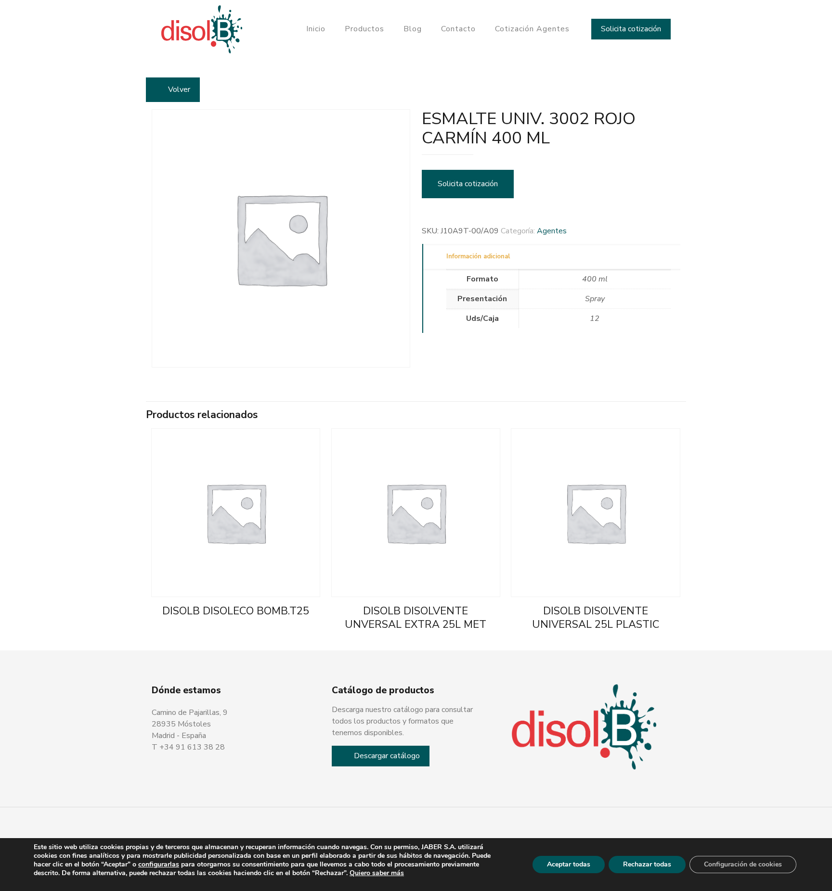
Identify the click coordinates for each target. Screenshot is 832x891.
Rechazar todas (647, 864)
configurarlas (158, 864)
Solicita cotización (631, 29)
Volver (179, 89)
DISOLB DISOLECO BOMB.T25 (235, 611)
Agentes (552, 231)
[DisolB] (202, 29)
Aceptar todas (568, 864)
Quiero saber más (377, 873)
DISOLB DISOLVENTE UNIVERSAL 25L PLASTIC (595, 618)
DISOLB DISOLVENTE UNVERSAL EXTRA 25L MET (415, 618)
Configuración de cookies (743, 864)
